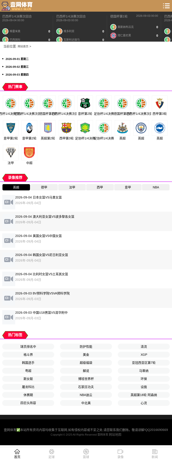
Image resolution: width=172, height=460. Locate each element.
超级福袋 (86, 362)
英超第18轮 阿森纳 (144, 395)
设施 (144, 387)
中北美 (86, 403)
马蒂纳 (143, 371)
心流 (144, 403)
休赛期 (28, 395)
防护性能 (86, 346)
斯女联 (28, 379)
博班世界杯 (86, 379)
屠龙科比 (28, 387)
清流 (144, 346)
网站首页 (23, 46)
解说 (86, 371)
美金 (86, 354)
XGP (144, 354)
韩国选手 (28, 362)
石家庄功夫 (86, 387)
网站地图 (115, 434)
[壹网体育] (17, 5)
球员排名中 (28, 346)
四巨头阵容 (28, 403)
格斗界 (28, 354)
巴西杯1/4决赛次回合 (17, 16)
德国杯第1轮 (119, 16)
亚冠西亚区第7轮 (144, 362)
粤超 (28, 371)
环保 (144, 379)
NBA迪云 (86, 395)
